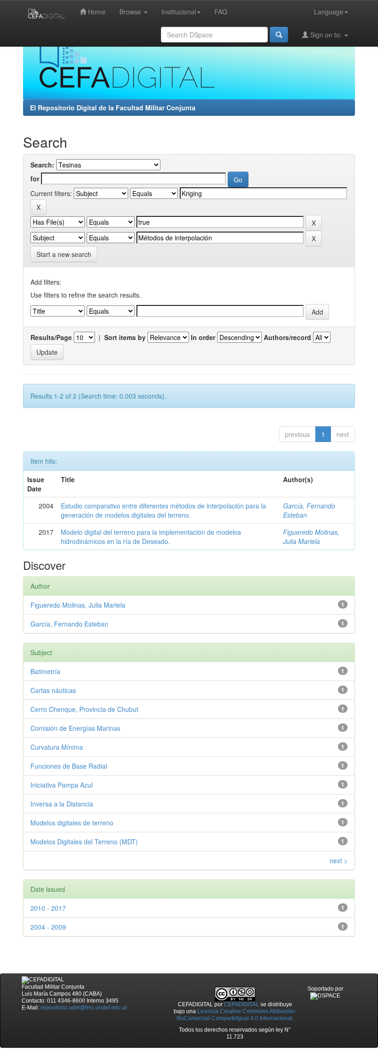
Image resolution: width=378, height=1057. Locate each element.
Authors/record (287, 337)
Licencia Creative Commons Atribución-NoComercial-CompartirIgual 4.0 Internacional (236, 1014)
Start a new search (63, 254)
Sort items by (125, 337)
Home (96, 11)
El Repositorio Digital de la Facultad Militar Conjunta (112, 107)
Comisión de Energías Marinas (75, 728)
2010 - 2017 (48, 908)
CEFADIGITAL (241, 1004)
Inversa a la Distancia (61, 803)
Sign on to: (325, 34)
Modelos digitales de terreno (71, 822)
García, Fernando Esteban (69, 623)
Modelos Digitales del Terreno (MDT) (84, 841)
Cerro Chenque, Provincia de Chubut (84, 709)
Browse (131, 11)
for (34, 178)
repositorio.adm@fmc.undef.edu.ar (84, 1007)
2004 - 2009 (48, 927)
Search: (42, 164)
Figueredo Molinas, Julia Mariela (311, 536)
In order (203, 337)
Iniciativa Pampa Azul (61, 784)
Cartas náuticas (53, 690)
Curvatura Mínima (56, 747)
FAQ (220, 11)
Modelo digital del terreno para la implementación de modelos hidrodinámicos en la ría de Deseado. (151, 536)
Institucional (178, 11)
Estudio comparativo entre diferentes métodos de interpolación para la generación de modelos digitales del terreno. (163, 510)
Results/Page (51, 337)
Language (328, 11)
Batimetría (45, 671)
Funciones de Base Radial (68, 765)
